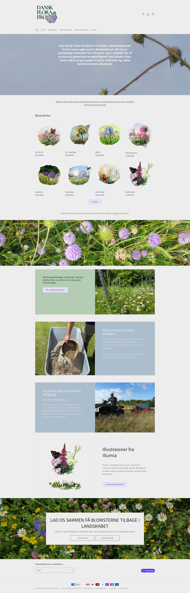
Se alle (95, 202)
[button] (143, 14)
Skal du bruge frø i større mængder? (118, 331)
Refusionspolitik (88, 588)
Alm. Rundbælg (70, 152)
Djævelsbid (39, 192)
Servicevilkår (112, 588)
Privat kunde (82, 538)
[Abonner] (71, 570)
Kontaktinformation (101, 588)
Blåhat (97, 152)
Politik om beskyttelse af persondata (71, 588)
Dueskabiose (69, 192)
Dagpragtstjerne (131, 153)
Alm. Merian (39, 152)
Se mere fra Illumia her (115, 484)
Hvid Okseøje (100, 192)
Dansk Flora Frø (44, 588)
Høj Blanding (130, 192)
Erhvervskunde (107, 538)
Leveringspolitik (123, 588)
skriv (116, 213)
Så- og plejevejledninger (55, 290)
